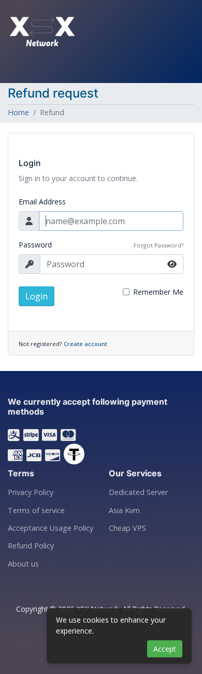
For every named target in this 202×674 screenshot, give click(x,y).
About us (23, 564)
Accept (164, 649)
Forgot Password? (158, 245)
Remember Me (158, 292)
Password (35, 245)
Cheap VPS (127, 528)
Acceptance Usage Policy (50, 528)
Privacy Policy (30, 492)
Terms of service (36, 510)
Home (18, 112)
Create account (85, 344)
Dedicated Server (138, 492)
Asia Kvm (124, 510)
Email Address (42, 202)
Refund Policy (31, 545)
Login (36, 296)
